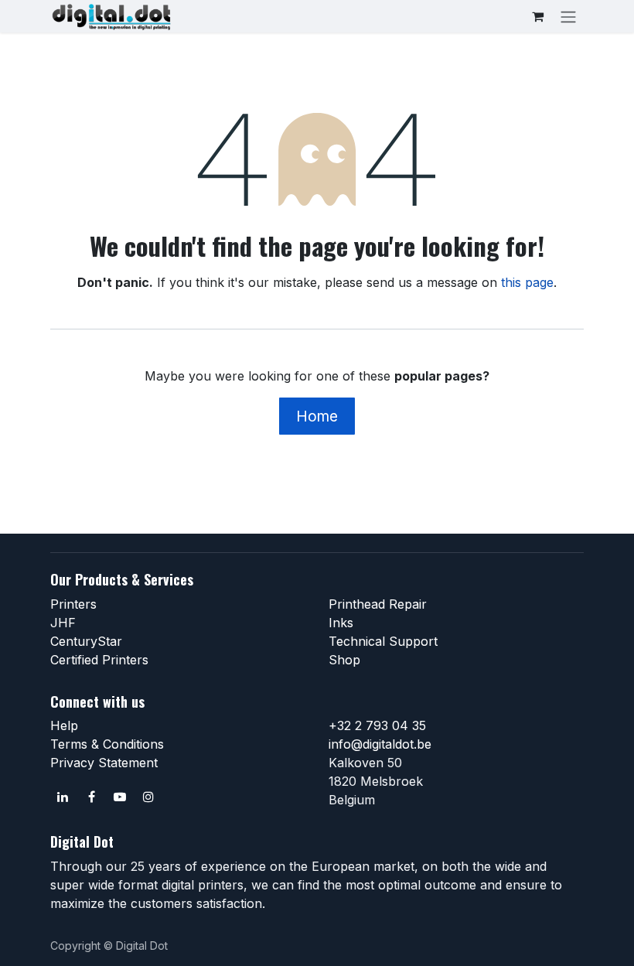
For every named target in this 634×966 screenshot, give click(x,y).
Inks (341, 622)
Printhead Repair (378, 604)
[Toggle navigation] (568, 16)
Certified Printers (99, 659)
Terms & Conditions (107, 744)
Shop (344, 659)
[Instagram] (148, 796)
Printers (73, 604)
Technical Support (383, 641)
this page (527, 282)
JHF (63, 622)
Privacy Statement (104, 762)
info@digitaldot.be (380, 744)
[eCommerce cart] (537, 16)
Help (64, 725)
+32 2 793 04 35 (377, 725)
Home (317, 416)
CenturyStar (86, 641)
